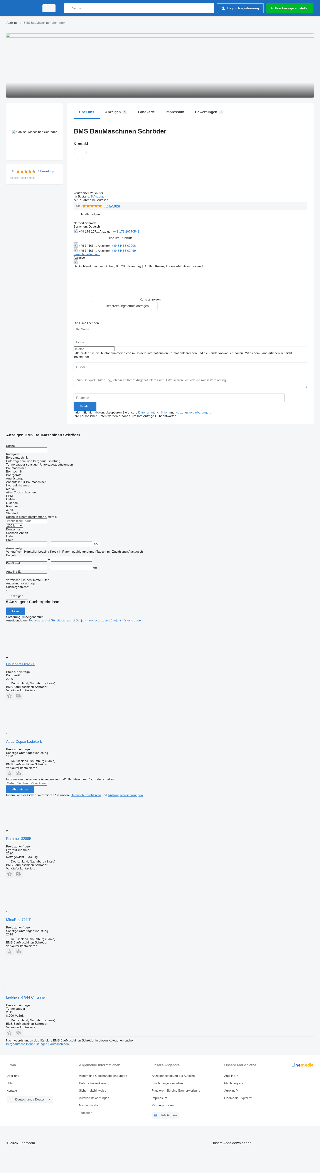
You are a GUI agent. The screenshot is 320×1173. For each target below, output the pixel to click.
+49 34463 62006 (123, 245)
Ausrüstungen (38, 1044)
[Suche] (68, 8)
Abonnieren (20, 789)
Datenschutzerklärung (94, 1083)
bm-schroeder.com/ (87, 254)
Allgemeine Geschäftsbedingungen (103, 1075)
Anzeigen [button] (106, 231)
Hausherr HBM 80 (20, 664)
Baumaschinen (58, 1044)
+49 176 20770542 (126, 231)
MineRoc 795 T (18, 920)
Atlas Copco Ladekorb (24, 741)
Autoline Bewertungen (94, 1098)
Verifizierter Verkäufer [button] (89, 193)
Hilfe (10, 1083)
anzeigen (17, 596)
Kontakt (12, 1090)
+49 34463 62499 (123, 250)
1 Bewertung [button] (46, 171)
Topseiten (85, 1112)
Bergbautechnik (17, 1044)
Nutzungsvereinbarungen (192, 412)
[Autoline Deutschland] (22, 8)
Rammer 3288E (18, 839)
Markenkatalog (89, 1105)
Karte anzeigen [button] (150, 299)
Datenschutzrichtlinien (153, 412)
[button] (90, 214)
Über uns (13, 1075)
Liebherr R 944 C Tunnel (25, 997)
